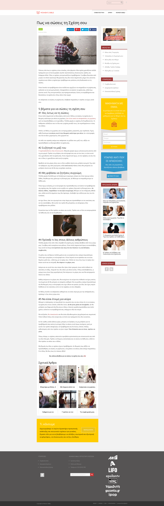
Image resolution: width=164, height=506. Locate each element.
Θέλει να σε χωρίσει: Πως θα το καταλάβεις (113, 218)
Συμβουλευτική (110, 84)
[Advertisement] (68, 5)
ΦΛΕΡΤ (95, 503)
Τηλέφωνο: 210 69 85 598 (78, 467)
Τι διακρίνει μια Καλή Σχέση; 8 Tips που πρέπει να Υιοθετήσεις (113, 236)
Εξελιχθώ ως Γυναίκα (112, 71)
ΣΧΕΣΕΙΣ (40, 29)
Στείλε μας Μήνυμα (76, 464)
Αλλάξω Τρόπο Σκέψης (112, 67)
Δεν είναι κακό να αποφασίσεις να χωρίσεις (81, 118)
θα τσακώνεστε (53, 314)
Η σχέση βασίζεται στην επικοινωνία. (51, 151)
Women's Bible (43, 32)
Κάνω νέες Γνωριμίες (112, 52)
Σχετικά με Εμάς (75, 461)
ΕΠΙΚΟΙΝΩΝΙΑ (111, 503)
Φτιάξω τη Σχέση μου (112, 63)
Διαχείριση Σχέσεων (112, 88)
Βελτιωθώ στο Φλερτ (112, 60)
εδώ (84, 356)
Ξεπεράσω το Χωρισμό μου (114, 56)
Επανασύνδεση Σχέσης (112, 91)
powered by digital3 (122, 503)
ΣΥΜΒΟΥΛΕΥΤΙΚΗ (99, 12)
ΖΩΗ (105, 503)
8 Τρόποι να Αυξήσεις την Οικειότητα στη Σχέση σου (112, 253)
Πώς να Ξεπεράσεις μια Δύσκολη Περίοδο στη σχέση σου (114, 201)
